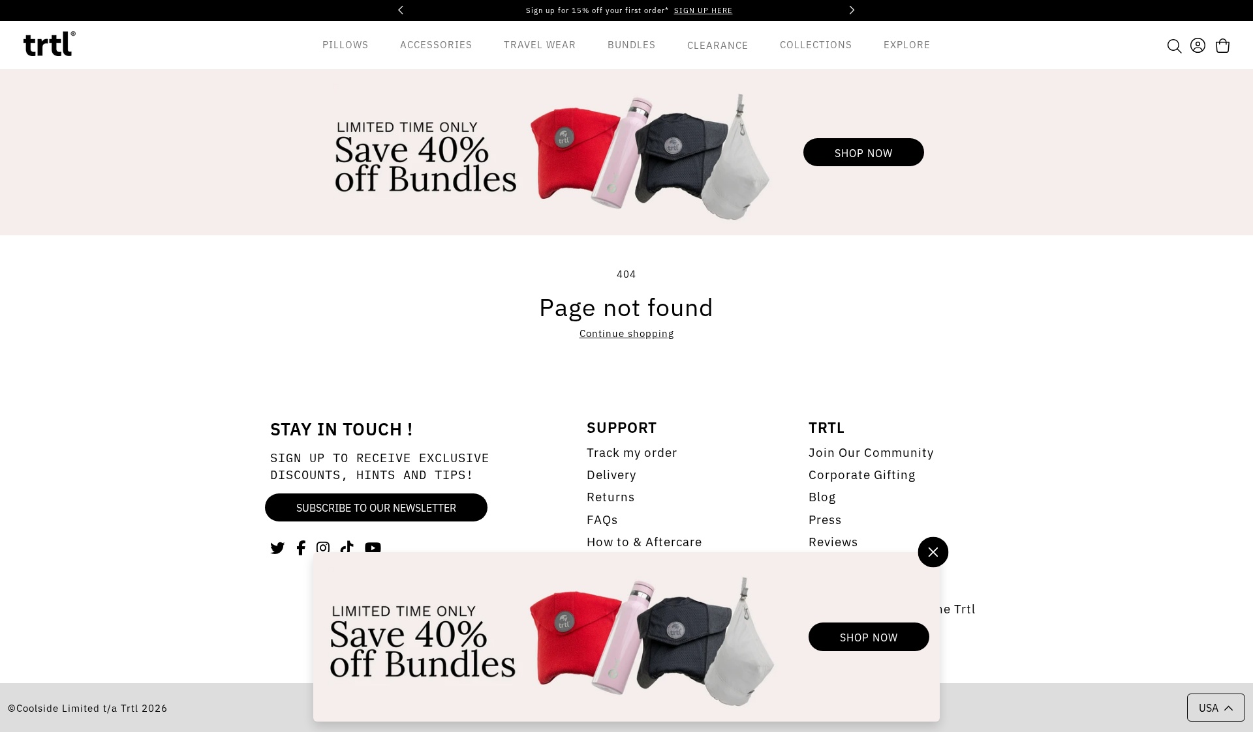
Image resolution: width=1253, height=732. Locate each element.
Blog (822, 496)
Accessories (436, 44)
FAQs (602, 518)
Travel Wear (540, 44)
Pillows (345, 44)
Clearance (718, 44)
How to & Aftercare (644, 541)
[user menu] (1197, 44)
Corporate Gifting (862, 473)
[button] (1175, 45)
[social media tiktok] (347, 546)
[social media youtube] (373, 546)
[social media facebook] (301, 546)
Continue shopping (627, 333)
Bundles (632, 44)
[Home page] (49, 45)
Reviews (833, 541)
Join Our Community (871, 451)
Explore (907, 44)
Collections (816, 44)
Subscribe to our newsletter (376, 507)
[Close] (933, 551)
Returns (611, 496)
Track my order (632, 451)
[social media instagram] (323, 546)
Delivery (611, 473)
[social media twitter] (278, 546)
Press (825, 518)
